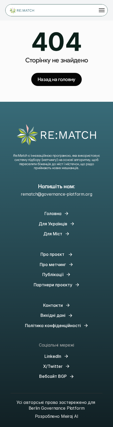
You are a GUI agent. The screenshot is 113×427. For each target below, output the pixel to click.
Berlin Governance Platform (57, 408)
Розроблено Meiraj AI (56, 416)
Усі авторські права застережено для (56, 402)
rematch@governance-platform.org (56, 194)
